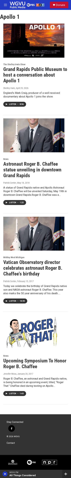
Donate (60, 4)
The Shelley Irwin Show (14, 64)
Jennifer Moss (9, 373)
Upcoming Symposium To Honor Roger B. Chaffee (34, 363)
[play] (5, 474)
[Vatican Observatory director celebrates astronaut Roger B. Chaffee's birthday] (33, 234)
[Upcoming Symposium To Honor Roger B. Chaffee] (33, 332)
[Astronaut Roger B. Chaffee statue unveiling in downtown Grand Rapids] (33, 135)
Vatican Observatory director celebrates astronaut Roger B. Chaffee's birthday (32, 268)
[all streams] (66, 474)
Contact (11, 443)
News (5, 159)
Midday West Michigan (13, 257)
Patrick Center (9, 182)
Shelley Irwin (9, 88)
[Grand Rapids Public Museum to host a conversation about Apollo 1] (33, 40)
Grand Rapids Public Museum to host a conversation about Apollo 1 (35, 75)
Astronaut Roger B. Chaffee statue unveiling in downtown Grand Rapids (32, 169)
